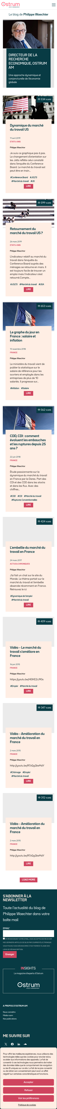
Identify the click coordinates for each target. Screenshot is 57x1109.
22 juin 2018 (15, 457)
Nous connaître (9, 1012)
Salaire (26, 388)
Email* (6, 929)
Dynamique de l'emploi (22, 596)
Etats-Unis (15, 142)
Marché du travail (21, 181)
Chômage (16, 772)
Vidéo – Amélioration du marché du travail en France (27, 738)
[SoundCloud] (25, 1044)
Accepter (28, 1082)
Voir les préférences (28, 1098)
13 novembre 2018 (18, 349)
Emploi (15, 686)
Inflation (15, 388)
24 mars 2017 (16, 560)
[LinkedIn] (19, 1044)
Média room (8, 1015)
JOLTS (34, 177)
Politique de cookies (27, 1105)
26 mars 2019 (16, 242)
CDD (14, 496)
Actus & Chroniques (20, 564)
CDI (20, 496)
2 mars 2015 (15, 751)
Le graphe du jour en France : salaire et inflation (24, 336)
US (33, 181)
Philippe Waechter (17, 147)
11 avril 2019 (15, 138)
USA (42, 284)
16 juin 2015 (15, 664)
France (13, 352)
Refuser (28, 1090)
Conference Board (20, 177)
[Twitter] (6, 1044)
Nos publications (10, 1019)
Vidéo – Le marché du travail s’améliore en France (25, 651)
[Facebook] (12, 1044)
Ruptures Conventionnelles (25, 500)
